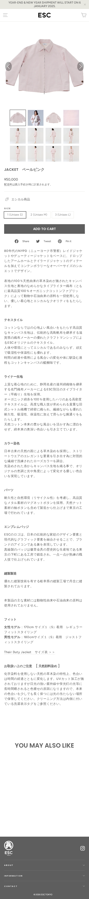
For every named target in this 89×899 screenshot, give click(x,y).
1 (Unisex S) (15, 214)
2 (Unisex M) (39, 214)
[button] (18, 118)
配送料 (8, 184)
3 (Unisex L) (63, 214)
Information (13, 875)
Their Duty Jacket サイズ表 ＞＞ (29, 652)
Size (7, 208)
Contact (11, 886)
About (8, 865)
